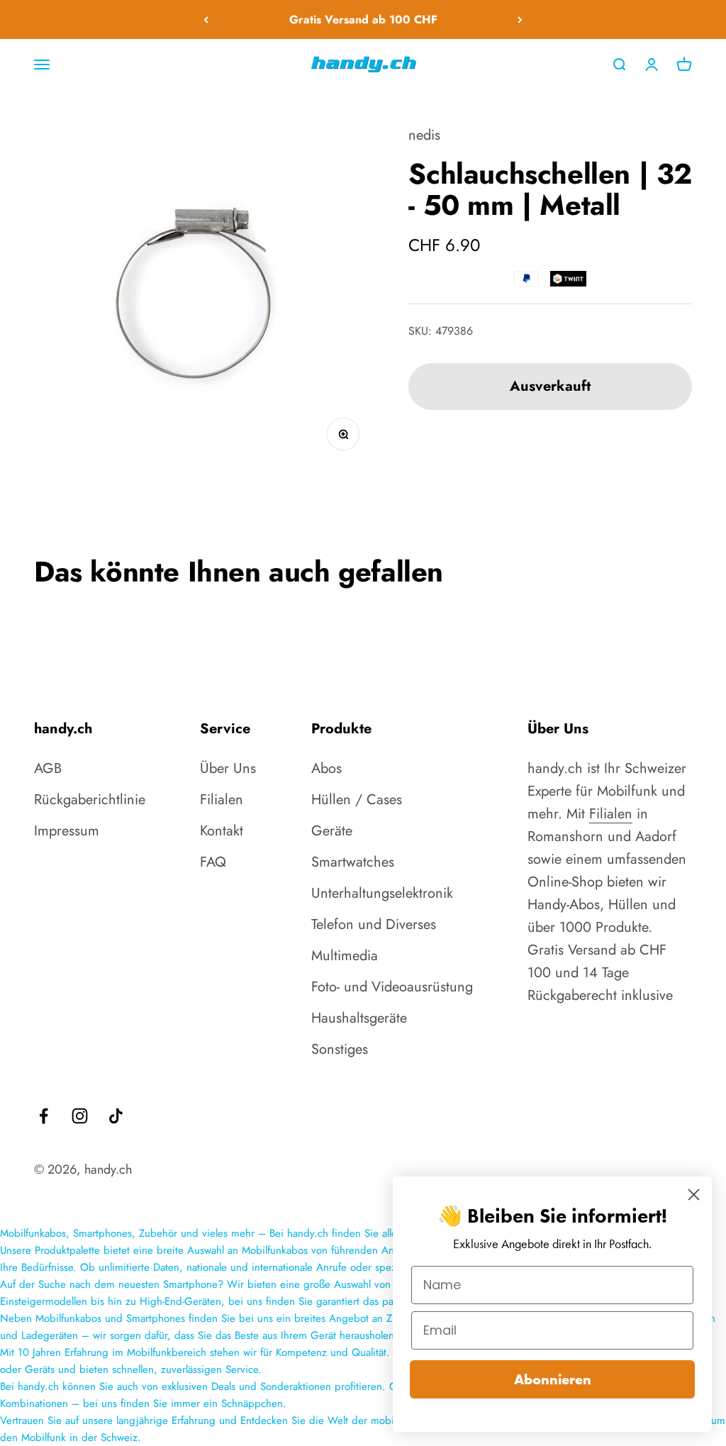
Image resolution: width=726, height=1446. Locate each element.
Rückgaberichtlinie (89, 799)
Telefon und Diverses (373, 924)
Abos (326, 768)
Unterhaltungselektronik (382, 893)
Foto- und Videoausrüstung (392, 987)
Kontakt (221, 831)
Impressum (66, 831)
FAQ (213, 862)
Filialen (221, 799)
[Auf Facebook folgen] (43, 1115)
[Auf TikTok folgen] (115, 1115)
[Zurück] (205, 19)
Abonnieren (552, 1379)
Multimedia (344, 955)
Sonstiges (339, 1049)
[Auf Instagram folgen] (79, 1115)
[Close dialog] (693, 1194)
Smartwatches (352, 862)
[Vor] (520, 19)
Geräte (331, 831)
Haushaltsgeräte (359, 1018)
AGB (48, 768)
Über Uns (228, 768)
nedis (424, 135)
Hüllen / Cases (356, 799)
